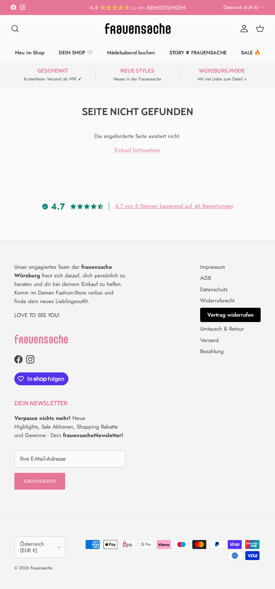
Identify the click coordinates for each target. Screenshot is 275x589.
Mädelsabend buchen (131, 52)
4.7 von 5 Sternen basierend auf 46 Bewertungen (174, 206)
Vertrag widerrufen (230, 315)
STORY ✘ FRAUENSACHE (198, 52)
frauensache (42, 568)
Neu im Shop (29, 52)
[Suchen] (15, 28)
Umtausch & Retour (222, 329)
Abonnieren (40, 481)
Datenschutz (214, 289)
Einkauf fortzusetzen (137, 150)
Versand (209, 340)
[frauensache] (138, 28)
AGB (205, 278)
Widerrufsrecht (217, 301)
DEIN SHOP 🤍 (76, 52)
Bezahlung (212, 351)
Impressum (212, 267)
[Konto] (243, 28)
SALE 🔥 (250, 52)
